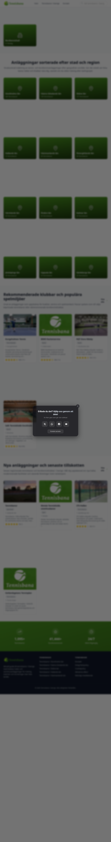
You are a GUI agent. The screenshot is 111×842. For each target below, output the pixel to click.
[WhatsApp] (52, 424)
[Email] (66, 424)
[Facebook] (59, 424)
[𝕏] (45, 424)
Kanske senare (55, 431)
